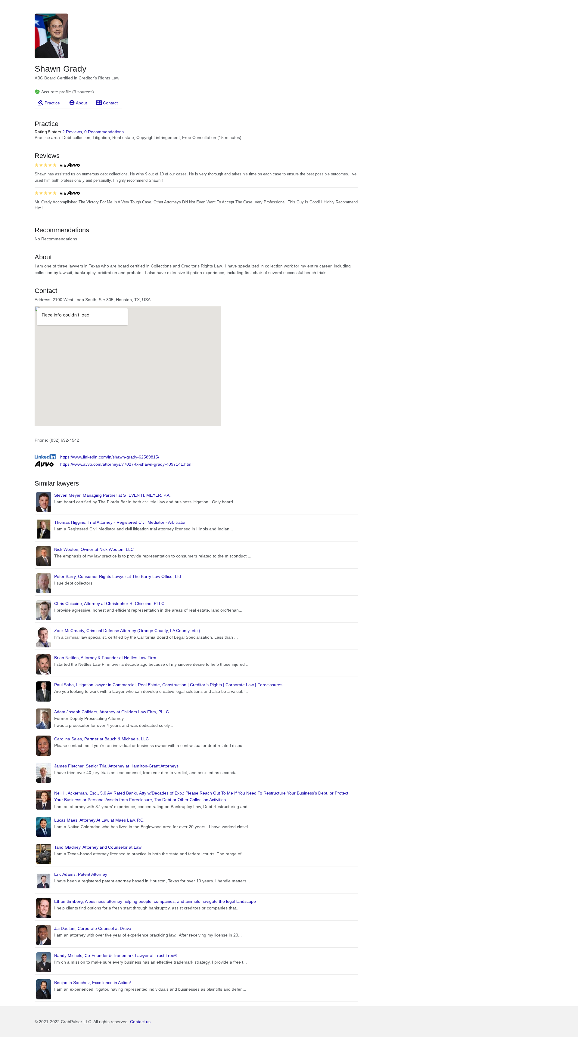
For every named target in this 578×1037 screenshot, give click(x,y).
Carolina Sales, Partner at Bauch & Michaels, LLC (101, 738)
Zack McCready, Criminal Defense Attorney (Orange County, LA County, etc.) (127, 630)
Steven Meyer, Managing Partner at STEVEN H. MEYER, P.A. (112, 495)
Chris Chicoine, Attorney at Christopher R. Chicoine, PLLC (109, 603)
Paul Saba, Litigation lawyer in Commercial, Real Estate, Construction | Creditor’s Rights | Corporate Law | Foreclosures (168, 684)
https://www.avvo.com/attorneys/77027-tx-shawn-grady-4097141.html (126, 464)
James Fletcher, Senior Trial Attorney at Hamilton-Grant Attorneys (116, 766)
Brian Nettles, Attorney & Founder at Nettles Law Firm (105, 657)
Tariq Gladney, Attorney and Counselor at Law (97, 847)
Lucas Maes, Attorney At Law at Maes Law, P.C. (99, 820)
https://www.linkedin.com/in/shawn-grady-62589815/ (109, 457)
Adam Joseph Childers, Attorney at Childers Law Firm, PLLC (111, 711)
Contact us (140, 1021)
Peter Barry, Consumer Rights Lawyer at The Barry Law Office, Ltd (117, 576)
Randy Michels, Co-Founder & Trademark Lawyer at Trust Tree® (115, 955)
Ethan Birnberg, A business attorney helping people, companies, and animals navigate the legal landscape (155, 901)
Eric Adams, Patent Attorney (80, 874)
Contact (110, 102)
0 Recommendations (104, 131)
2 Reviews (72, 131)
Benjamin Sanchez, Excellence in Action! (92, 982)
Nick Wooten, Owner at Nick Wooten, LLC (94, 549)
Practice (52, 102)
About (81, 102)
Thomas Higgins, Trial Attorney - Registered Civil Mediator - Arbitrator (120, 522)
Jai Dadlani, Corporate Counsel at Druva (92, 928)
